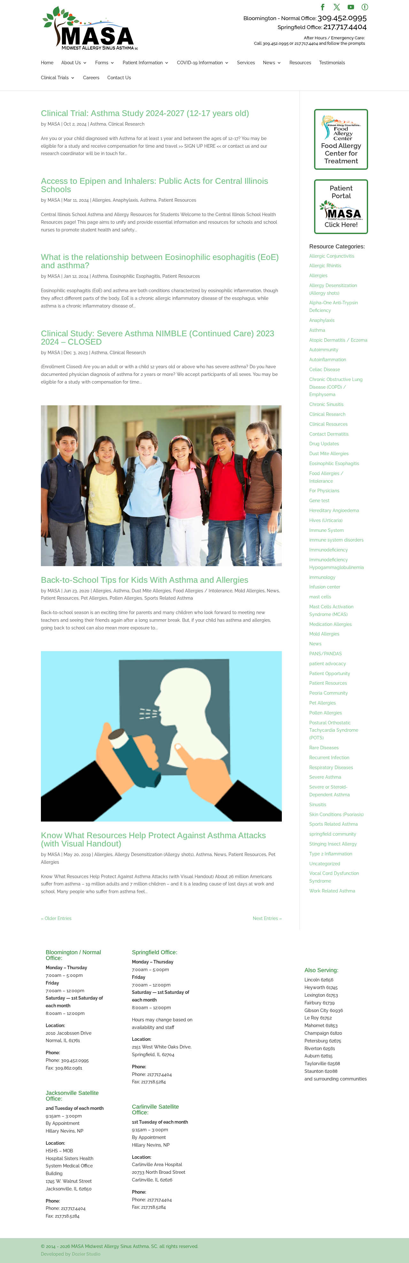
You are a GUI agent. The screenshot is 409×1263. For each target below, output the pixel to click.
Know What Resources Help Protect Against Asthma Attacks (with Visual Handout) (153, 839)
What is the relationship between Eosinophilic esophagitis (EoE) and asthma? (160, 261)
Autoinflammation (327, 359)
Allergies (101, 200)
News (269, 62)
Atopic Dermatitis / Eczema (338, 340)
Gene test (319, 500)
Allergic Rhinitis (325, 265)
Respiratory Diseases (331, 767)
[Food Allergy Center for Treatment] (341, 128)
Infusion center (324, 586)
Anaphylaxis (125, 200)
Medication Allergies (330, 624)
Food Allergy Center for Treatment (341, 153)
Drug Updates (324, 443)
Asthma (98, 124)
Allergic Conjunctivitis (331, 256)
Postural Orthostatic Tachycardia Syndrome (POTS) (333, 730)
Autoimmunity (323, 349)
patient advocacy (327, 663)
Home (47, 62)
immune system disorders (336, 539)
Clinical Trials (55, 77)
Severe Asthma (325, 777)
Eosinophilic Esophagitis (135, 276)
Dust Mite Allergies (151, 590)
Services (246, 62)
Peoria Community (328, 693)
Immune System (326, 530)
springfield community (332, 834)
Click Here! (341, 225)
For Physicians (324, 490)
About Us (71, 62)
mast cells (320, 596)
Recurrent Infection (329, 757)
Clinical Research (126, 124)
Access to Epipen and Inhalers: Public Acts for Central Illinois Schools (154, 185)
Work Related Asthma (332, 890)
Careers (91, 77)
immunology (322, 577)
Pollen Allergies (126, 598)
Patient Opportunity (329, 673)
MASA (54, 124)
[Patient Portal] (341, 210)
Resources (300, 62)
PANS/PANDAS (325, 653)
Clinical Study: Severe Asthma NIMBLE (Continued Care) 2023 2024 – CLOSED (157, 338)
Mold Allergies (250, 590)
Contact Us (119, 77)
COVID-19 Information (200, 62)
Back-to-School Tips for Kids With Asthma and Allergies (144, 580)
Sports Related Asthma (168, 598)
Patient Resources (177, 200)
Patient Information (143, 62)
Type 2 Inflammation (330, 853)
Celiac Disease (324, 369)
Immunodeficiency (328, 549)
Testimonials (332, 62)
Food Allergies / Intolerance (202, 590)
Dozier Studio (86, 1254)
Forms (101, 62)
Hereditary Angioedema (334, 510)
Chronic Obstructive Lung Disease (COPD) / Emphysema (336, 387)
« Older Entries (56, 918)
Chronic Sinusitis (326, 404)
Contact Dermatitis (329, 434)
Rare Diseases (324, 747)
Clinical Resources (328, 424)
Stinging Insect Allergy (333, 843)
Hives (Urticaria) (326, 520)
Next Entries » (267, 918)
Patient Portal (341, 192)
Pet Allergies (94, 598)
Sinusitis (317, 804)
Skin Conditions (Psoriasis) (336, 814)
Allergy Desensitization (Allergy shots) (154, 854)
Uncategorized (324, 863)
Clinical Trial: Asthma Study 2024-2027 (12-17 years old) (145, 113)
